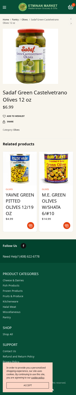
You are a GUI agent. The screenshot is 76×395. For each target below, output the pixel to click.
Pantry (15, 19)
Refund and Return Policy (18, 356)
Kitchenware (10, 301)
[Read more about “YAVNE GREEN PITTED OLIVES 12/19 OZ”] (30, 225)
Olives (25, 19)
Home (6, 19)
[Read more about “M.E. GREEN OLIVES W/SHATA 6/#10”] (66, 225)
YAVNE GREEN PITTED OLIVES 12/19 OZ (20, 204)
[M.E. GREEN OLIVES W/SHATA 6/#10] (56, 168)
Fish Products (11, 285)
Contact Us (9, 351)
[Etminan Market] (38, 7)
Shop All (8, 334)
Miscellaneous (11, 312)
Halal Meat (9, 307)
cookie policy (37, 377)
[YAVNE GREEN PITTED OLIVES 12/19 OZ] (20, 168)
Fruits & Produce (13, 296)
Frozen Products (13, 291)
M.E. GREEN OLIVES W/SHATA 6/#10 (54, 204)
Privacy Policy (11, 361)
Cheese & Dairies (13, 280)
